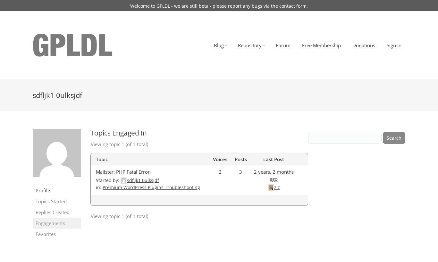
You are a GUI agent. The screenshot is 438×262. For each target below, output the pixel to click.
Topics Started (51, 201)
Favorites (46, 234)
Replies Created (53, 212)
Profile (43, 190)
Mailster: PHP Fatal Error (123, 172)
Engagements (50, 223)
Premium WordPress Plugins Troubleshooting (151, 187)
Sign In (394, 45)
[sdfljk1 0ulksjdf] (57, 181)
